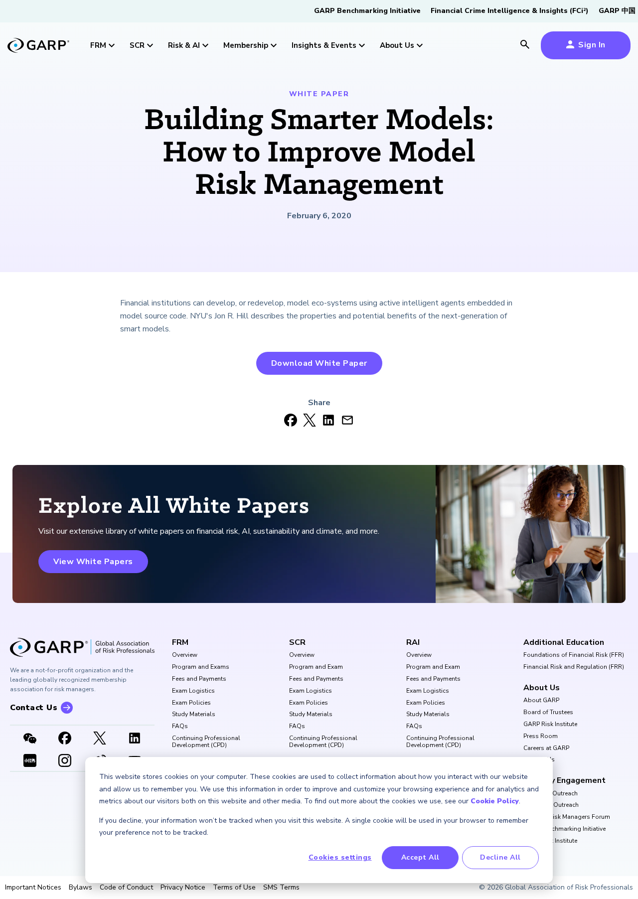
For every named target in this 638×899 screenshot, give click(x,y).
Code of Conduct (126, 888)
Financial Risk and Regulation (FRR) (573, 667)
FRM (180, 642)
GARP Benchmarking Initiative (367, 10)
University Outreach (550, 793)
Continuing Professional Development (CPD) (206, 742)
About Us (541, 687)
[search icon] (525, 45)
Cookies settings (340, 857)
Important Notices (33, 888)
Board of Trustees (548, 712)
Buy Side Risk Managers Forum (566, 817)
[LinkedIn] (135, 739)
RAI (413, 642)
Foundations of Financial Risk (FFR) (573, 655)
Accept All (420, 857)
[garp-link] (38, 46)
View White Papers (93, 561)
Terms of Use (234, 888)
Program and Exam (316, 667)
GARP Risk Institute (550, 724)
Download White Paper (319, 363)
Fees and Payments (199, 679)
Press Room (540, 736)
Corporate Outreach (551, 805)
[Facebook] (65, 739)
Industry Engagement (564, 780)
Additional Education (563, 642)
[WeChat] (30, 739)
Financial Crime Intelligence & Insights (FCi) (510, 10)
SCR (297, 642)
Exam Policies (191, 703)
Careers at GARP (546, 748)
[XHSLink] (30, 761)
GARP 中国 (617, 10)
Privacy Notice (182, 888)
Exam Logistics (193, 691)
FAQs (180, 726)
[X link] (100, 739)
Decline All (500, 857)
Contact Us (539, 759)
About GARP (541, 700)
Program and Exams (200, 667)
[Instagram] (65, 761)
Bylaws (80, 888)
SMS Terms (281, 888)
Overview (184, 655)
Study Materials (193, 714)
